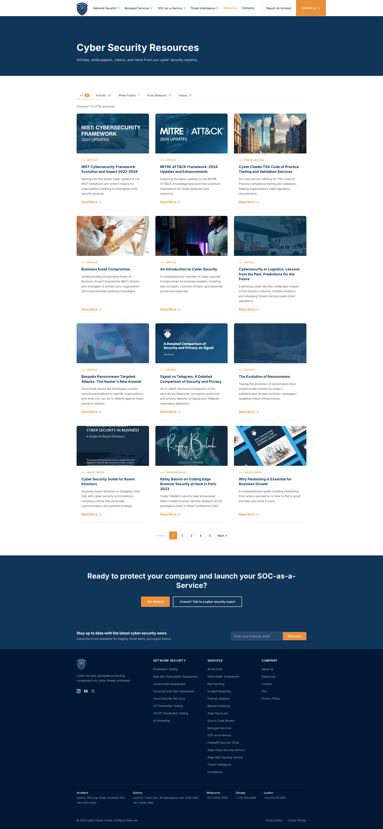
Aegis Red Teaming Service (225, 757)
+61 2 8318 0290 (143, 802)
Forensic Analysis (218, 698)
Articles (103, 95)
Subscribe (295, 636)
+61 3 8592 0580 (217, 797)
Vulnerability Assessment (223, 676)
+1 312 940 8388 (246, 797)
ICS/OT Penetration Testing (170, 713)
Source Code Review (220, 720)
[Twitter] (93, 692)
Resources (231, 8)
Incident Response (219, 691)
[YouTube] (86, 692)
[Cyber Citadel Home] (82, 8)
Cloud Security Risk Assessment (173, 691)
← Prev (160, 535)
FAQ (264, 691)
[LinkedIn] (79, 692)
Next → (223, 535)
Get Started (155, 601)
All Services (214, 669)
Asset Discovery (217, 713)
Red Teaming (215, 684)
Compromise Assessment (169, 684)
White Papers (128, 95)
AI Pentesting (161, 720)
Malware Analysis (218, 705)
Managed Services (136, 8)
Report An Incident (279, 8)
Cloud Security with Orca (169, 698)
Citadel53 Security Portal (223, 742)
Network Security (104, 8)
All (84, 95)
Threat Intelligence (202, 8)
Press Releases (159, 95)
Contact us (311, 8)
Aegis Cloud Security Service (226, 750)
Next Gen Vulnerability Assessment (175, 676)
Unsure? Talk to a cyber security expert (207, 601)
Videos (185, 95)
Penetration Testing (165, 669)
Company (248, 8)
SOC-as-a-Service (170, 8)
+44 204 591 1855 (275, 797)
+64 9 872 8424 (86, 802)
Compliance (215, 772)
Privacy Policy (271, 698)
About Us (267, 669)
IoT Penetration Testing (168, 705)
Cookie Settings (296, 820)
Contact (267, 684)
